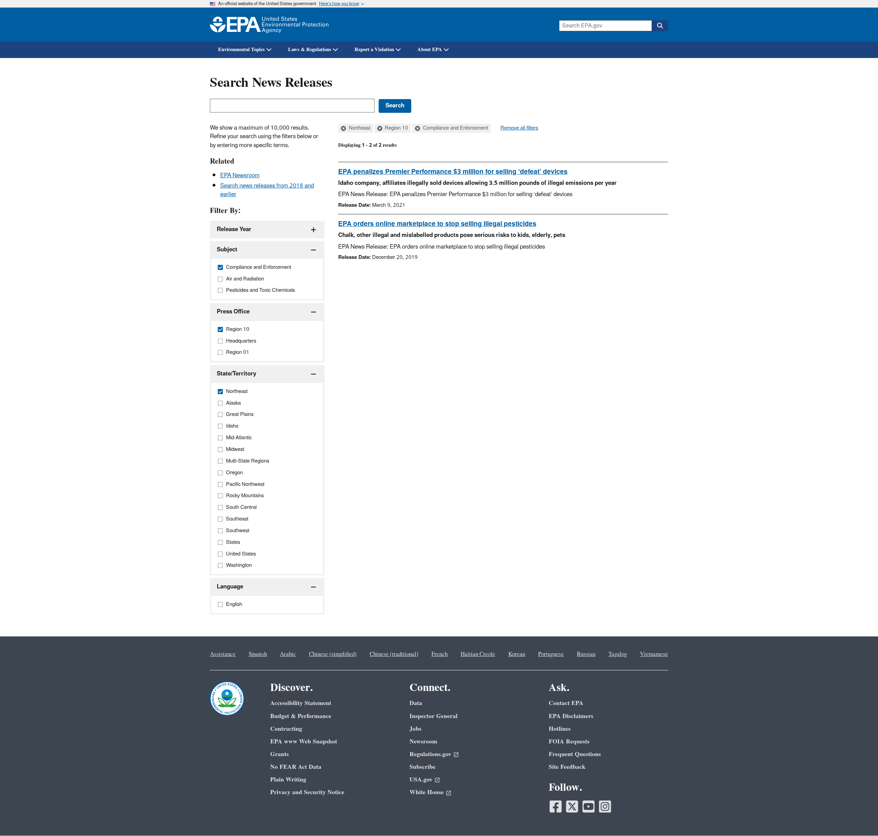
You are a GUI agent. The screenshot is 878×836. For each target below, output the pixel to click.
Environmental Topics (241, 49)
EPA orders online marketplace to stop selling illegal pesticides (437, 224)
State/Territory (236, 374)
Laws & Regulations (309, 49)
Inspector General (434, 716)
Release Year (234, 229)
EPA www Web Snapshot (303, 741)
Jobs (416, 728)
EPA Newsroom (240, 175)
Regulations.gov (430, 754)
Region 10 (395, 128)
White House (427, 792)
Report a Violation (374, 49)
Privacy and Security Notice (307, 792)
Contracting (286, 728)
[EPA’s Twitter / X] (572, 806)
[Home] (269, 24)
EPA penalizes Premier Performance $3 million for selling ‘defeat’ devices (453, 172)
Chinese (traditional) (394, 654)
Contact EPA (566, 703)
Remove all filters (519, 128)
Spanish (258, 654)
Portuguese (551, 654)
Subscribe (423, 767)
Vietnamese (654, 654)
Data (416, 703)
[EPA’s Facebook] (555, 806)
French (439, 654)
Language (230, 587)
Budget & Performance (300, 716)
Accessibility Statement (300, 703)
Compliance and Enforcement (455, 128)
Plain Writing (288, 779)
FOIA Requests (569, 741)
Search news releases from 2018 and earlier (267, 190)
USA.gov (421, 779)
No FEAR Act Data (295, 767)
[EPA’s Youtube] (588, 806)
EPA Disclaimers (571, 716)
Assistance (223, 654)
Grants (279, 754)
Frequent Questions (575, 754)
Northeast (358, 128)
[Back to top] (859, 817)
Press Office (233, 312)
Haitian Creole (478, 654)
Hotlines (560, 728)
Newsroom (423, 741)
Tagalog (617, 654)
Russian (586, 654)
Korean (516, 654)
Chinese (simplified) (333, 654)
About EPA (429, 49)
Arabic (288, 654)
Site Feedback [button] (567, 767)
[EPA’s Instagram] (605, 806)
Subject (227, 249)
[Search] (660, 25)
